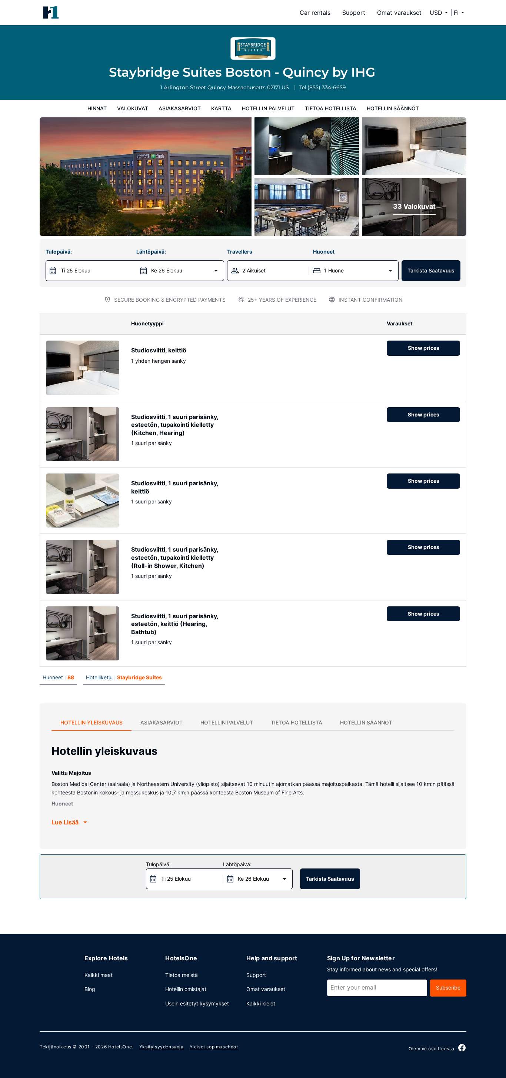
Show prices (423, 348)
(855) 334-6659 (326, 87)
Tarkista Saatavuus (431, 270)
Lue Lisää (65, 822)
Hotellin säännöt (393, 108)
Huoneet (323, 251)
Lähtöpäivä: (151, 251)
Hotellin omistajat (185, 989)
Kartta (221, 108)
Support (353, 12)
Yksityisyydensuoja (161, 1046)
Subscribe (448, 987)
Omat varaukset (399, 12)
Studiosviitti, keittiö (158, 350)
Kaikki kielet (260, 1003)
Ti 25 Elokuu (75, 270)
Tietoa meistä (181, 975)
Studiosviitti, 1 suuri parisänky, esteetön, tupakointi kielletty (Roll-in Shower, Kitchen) (174, 557)
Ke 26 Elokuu (166, 270)
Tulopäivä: (59, 251)
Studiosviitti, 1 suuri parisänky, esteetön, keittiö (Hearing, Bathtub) (174, 624)
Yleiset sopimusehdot (214, 1046)
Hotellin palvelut (268, 108)
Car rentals (315, 12)
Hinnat (97, 108)
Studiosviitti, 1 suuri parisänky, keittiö (174, 487)
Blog (89, 989)
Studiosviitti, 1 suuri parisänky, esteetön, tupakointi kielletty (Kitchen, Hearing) (174, 424)
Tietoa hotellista (330, 108)
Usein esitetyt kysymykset (197, 1003)
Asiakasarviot (180, 108)
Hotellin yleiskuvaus (91, 722)
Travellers (239, 251)
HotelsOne (120, 1046)
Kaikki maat (98, 975)
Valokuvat (132, 108)
